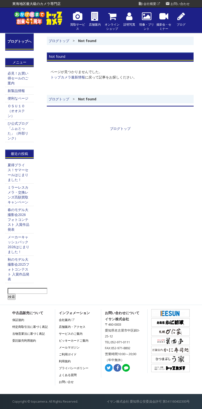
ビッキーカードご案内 (73, 340)
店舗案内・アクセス (72, 327)
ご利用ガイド (68, 354)
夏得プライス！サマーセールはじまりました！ (18, 172)
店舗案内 (95, 24)
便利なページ (18, 98)
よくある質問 (68, 375)
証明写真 (129, 24)
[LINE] (126, 368)
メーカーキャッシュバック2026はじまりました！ (18, 244)
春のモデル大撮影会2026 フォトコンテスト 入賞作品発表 (18, 219)
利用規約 (65, 361)
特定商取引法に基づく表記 (30, 327)
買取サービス (77, 26)
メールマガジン (69, 347)
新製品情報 (16, 90)
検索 (11, 296)
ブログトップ (59, 40)
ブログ (181, 24)
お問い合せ (66, 382)
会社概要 (147, 4)
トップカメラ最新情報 (67, 77)
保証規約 (18, 320)
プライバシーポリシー (73, 368)
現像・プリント (146, 26)
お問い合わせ (178, 4)
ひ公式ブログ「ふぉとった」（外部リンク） (18, 130)
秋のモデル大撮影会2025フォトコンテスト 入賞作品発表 (18, 269)
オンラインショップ (112, 26)
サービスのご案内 (71, 334)
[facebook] (117, 368)
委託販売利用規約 (24, 340)
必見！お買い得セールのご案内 (18, 78)
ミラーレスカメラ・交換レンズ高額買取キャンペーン (18, 194)
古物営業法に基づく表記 (28, 334)
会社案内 (65, 320)
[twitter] (109, 368)
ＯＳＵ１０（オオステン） (16, 111)
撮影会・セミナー (163, 26)
